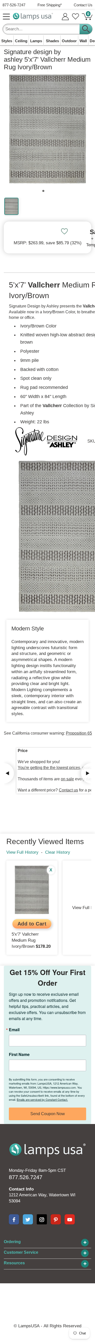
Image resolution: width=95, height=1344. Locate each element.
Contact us (68, 790)
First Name (19, 1054)
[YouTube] (70, 1219)
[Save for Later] (64, 231)
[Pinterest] (56, 1219)
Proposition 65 (79, 733)
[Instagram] (42, 1219)
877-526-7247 (14, 5)
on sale (67, 779)
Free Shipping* (49, 5)
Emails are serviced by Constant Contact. (42, 1099)
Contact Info (21, 1189)
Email (14, 1030)
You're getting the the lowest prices (49, 767)
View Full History (22, 852)
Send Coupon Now (47, 1114)
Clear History (57, 852)
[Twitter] (28, 1219)
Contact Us (83, 5)
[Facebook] (14, 1219)
